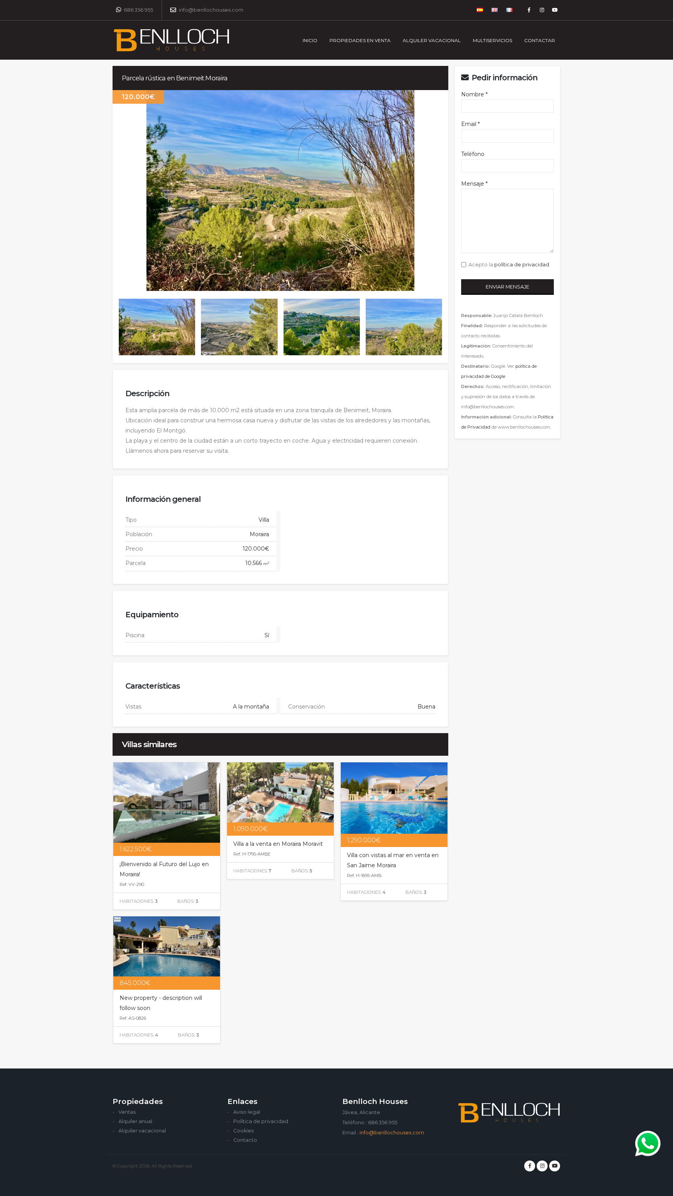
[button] (480, 10)
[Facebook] (528, 10)
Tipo (131, 519)
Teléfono (472, 154)
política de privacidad (521, 265)
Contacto (245, 1140)
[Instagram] (541, 10)
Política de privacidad (260, 1121)
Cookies (243, 1131)
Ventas (127, 1112)
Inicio (310, 40)
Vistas (133, 706)
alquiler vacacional (432, 40)
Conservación (306, 706)
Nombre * (474, 94)
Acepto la (507, 265)
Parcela (135, 563)
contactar (539, 40)
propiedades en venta (360, 40)
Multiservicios (492, 40)
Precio (134, 548)
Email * (470, 124)
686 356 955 (138, 10)
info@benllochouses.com (210, 10)
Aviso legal (246, 1112)
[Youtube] (554, 10)
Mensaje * (474, 183)
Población (138, 534)
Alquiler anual (135, 1121)
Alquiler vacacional (142, 1131)
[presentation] (112, 191)
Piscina (134, 635)
